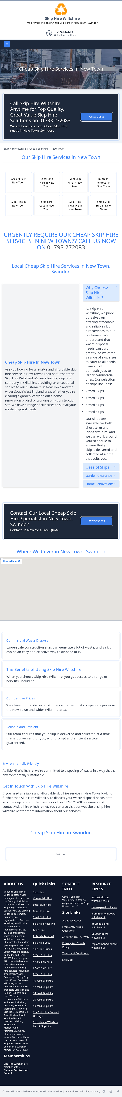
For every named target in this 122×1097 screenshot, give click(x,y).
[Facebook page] (103, 1091)
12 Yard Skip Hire (43, 987)
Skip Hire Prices (42, 949)
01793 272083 (66, 247)
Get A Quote (96, 116)
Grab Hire (39, 930)
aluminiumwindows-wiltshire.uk (104, 915)
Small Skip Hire (42, 917)
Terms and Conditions (75, 953)
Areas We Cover (71, 920)
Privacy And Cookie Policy (73, 945)
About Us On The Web (75, 937)
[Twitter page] (117, 1091)
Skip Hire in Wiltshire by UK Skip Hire (45, 1024)
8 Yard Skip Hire (42, 974)
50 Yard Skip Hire (43, 1006)
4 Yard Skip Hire (42, 961)
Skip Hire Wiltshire (62, 18)
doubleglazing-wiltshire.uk (100, 925)
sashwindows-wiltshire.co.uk (100, 899)
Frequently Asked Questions (72, 928)
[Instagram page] (110, 1091)
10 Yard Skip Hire (43, 980)
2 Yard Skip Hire (42, 955)
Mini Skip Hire (41, 911)
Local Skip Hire (42, 904)
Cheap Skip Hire (42, 898)
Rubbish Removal (43, 936)
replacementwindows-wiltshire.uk (105, 945)
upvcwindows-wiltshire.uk (100, 935)
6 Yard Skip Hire (42, 968)
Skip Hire (38, 892)
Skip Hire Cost (41, 942)
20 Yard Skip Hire (43, 999)
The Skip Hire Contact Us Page (46, 1014)
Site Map (67, 959)
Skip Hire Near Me (44, 923)
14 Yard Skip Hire (43, 993)
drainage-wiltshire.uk (104, 907)
